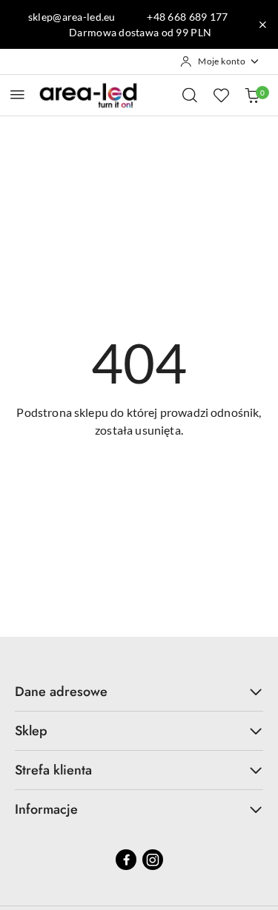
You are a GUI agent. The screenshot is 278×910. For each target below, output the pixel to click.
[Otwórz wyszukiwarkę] (190, 95)
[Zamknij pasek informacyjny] (262, 24)
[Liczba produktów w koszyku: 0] (252, 95)
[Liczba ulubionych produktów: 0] (221, 95)
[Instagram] (152, 859)
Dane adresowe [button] (61, 691)
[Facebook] (126, 859)
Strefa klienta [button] (53, 770)
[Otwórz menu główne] (17, 94)
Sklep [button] (31, 730)
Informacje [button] (46, 809)
